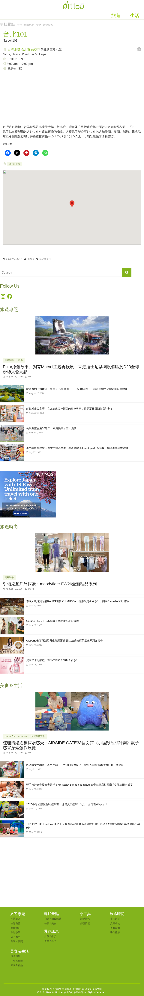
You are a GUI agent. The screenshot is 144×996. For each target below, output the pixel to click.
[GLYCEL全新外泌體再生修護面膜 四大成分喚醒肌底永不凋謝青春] (12, 639)
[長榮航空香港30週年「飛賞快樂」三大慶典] (12, 426)
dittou (31, 258)
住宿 (19, 24)
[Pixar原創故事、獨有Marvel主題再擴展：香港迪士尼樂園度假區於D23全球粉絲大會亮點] (72, 318)
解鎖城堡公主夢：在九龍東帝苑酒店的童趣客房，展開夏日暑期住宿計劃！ (69, 408)
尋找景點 (7, 24)
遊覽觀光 (48, 24)
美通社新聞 (17, 941)
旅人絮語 (15, 936)
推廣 (53, 936)
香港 (20, 360)
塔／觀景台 (14, 164)
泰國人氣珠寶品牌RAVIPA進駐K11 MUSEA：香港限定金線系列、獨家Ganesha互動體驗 (77, 601)
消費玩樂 (29, 24)
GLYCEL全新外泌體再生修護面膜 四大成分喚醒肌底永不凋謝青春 (64, 640)
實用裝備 (9, 577)
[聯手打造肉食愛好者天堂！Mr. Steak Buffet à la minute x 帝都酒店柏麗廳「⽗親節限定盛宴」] (12, 783)
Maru (31, 588)
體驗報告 (15, 927)
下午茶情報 (17, 960)
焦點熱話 (9, 360)
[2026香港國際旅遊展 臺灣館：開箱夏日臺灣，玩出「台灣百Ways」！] (12, 803)
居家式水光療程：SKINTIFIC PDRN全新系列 (52, 660)
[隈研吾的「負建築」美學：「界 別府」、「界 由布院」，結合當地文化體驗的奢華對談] (12, 387)
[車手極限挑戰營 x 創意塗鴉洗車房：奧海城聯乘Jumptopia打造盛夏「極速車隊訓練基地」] (12, 446)
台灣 (11, 49)
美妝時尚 (115, 927)
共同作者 (67, 989)
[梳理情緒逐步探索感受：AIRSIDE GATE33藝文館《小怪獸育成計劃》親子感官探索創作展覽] (72, 694)
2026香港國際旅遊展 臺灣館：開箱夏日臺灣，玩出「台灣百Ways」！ (67, 804)
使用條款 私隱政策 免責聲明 (87, 989)
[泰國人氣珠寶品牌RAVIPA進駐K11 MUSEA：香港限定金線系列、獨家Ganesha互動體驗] (12, 599)
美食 (38, 24)
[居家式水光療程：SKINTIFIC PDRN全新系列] (12, 658)
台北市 (25, 49)
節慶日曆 (85, 923)
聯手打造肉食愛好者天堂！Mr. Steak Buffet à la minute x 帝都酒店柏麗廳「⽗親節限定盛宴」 (80, 784)
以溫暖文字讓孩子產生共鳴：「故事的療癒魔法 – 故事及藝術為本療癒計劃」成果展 (75, 764)
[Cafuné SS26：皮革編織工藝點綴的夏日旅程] (12, 619)
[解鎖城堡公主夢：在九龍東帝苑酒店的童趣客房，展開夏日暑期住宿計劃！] (12, 407)
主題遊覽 (15, 923)
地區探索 (15, 918)
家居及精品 (17, 965)
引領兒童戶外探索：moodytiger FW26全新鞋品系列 (50, 584)
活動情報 (85, 918)
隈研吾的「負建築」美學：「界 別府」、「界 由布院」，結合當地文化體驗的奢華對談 (77, 388)
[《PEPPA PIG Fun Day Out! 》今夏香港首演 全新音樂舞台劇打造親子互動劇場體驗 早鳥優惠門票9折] (12, 822)
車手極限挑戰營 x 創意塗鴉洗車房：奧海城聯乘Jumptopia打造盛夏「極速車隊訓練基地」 (78, 447)
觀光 (46, 918)
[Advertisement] (72, 97)
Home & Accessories (16, 736)
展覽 (46, 940)
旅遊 (115, 15)
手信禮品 (115, 932)
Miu (30, 376)
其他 (53, 940)
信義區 (35, 49)
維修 (46, 936)
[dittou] (73, 2)
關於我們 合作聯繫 (52, 989)
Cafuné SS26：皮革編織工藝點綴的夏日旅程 (52, 620)
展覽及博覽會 (38, 736)
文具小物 (115, 923)
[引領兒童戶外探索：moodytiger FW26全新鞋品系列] (72, 535)
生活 (134, 15)
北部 (17, 49)
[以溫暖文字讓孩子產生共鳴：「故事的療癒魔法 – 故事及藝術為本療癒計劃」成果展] (12, 763)
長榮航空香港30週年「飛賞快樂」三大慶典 (51, 428)
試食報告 (15, 956)
